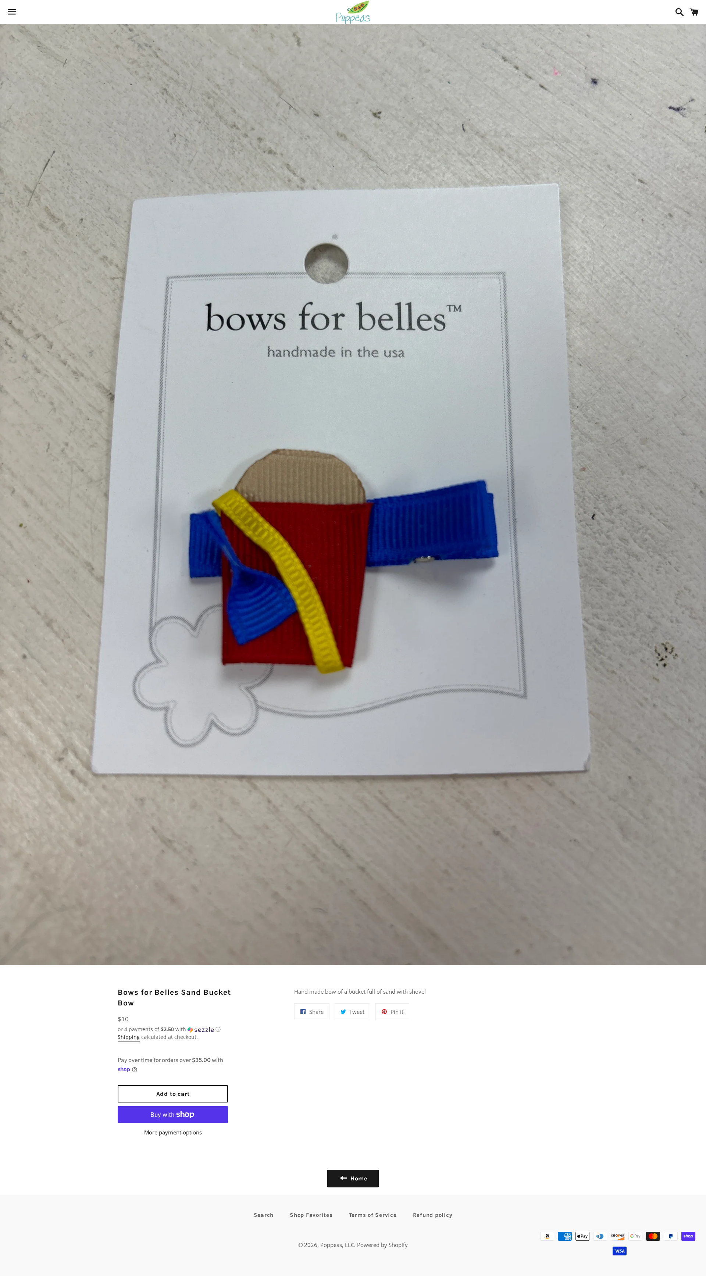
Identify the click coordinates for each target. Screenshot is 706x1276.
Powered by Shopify (382, 1244)
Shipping (129, 1036)
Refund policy (433, 1215)
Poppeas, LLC (337, 1244)
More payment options (173, 1132)
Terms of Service (373, 1215)
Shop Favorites (311, 1215)
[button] (173, 1029)
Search (264, 1215)
